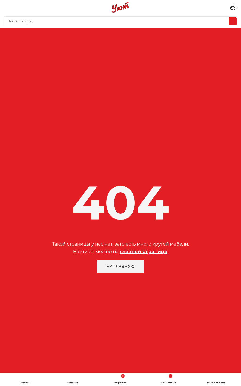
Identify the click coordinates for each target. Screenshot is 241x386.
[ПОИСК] (233, 21)
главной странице (143, 251)
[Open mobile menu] (5, 7)
